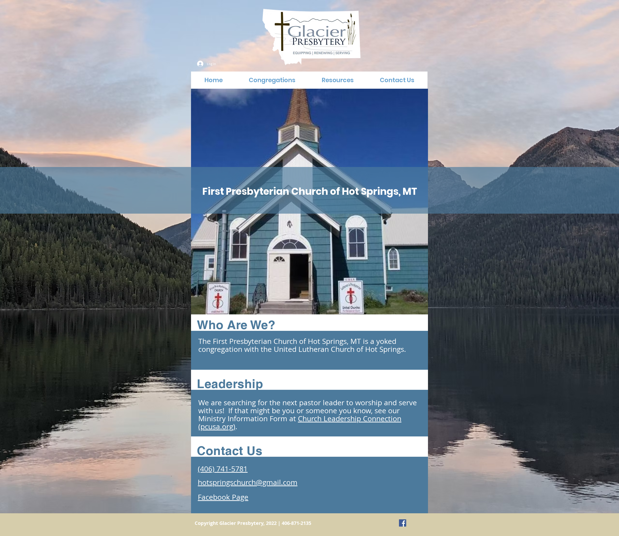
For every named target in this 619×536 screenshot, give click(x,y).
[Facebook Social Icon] (402, 523)
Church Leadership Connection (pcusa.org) (299, 422)
